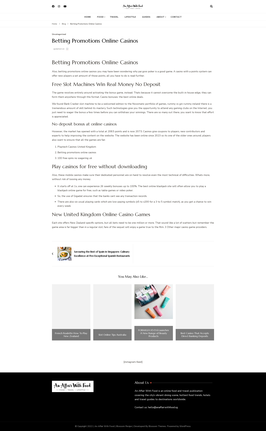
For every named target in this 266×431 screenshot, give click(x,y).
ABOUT (160, 17)
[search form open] (211, 6)
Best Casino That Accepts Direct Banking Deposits (195, 335)
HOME (87, 17)
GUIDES (146, 17)
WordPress (185, 426)
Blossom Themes (157, 426)
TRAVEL (114, 17)
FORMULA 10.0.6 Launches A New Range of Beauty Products (153, 333)
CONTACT (176, 17)
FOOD (100, 17)
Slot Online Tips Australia (112, 334)
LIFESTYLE (130, 17)
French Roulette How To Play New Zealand (71, 335)
